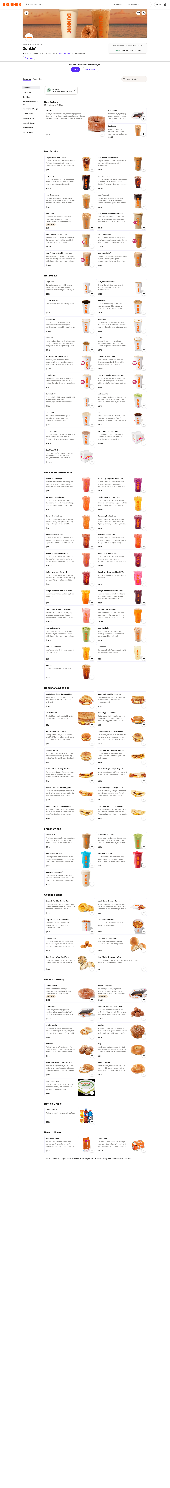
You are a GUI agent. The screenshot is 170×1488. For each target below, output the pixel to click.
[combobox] (131, 4)
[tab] (31, 87)
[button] (34, 4)
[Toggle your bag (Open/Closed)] (165, 4)
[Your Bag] (165, 4)
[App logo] (12, 4)
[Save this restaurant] (138, 13)
